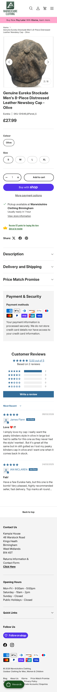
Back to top (28, 512)
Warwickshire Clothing (20, 668)
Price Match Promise (40, 678)
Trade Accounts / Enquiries (36, 684)
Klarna (24, 678)
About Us (14, 678)
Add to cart (39, 177)
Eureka (6, 113)
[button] (14, 371)
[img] (10, 414)
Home (6, 27)
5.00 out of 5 (36, 360)
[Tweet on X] (14, 238)
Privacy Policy (30, 681)
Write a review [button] (28, 394)
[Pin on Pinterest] (26, 238)
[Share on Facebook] (20, 238)
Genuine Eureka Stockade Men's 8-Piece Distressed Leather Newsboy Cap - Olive (26, 31)
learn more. (45, 20)
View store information (19, 216)
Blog (5, 678)
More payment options (28, 195)
